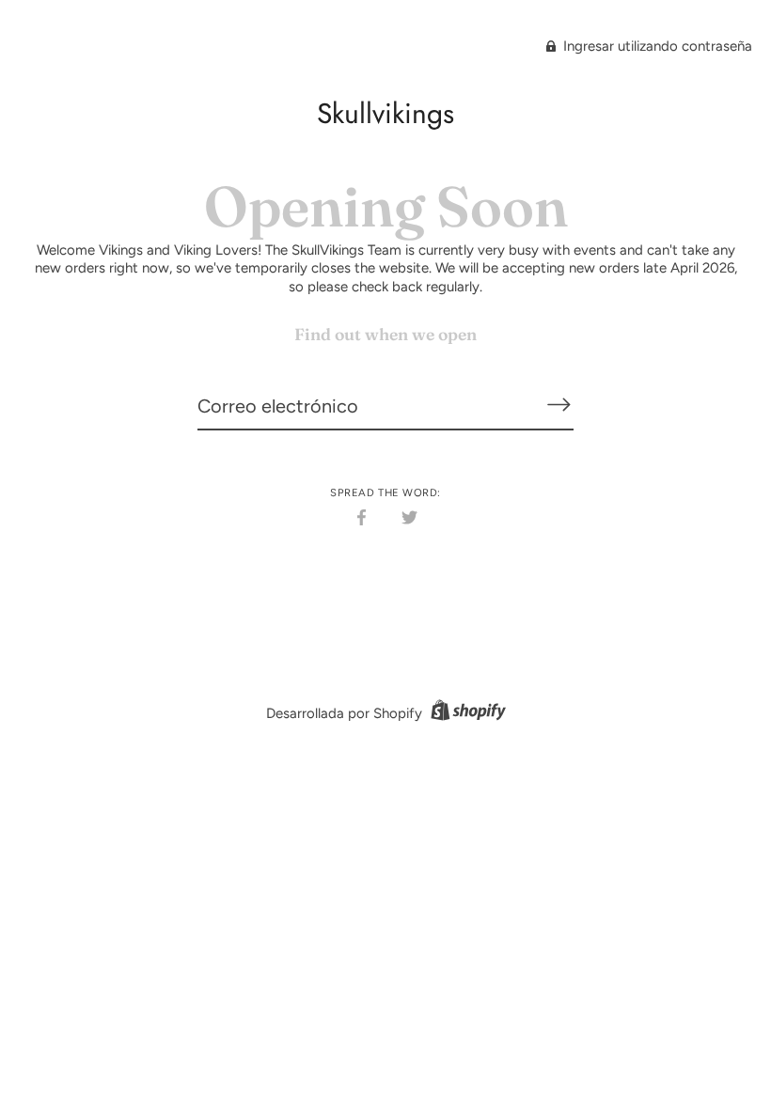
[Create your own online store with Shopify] (466, 713)
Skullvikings (385, 113)
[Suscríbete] (558, 405)
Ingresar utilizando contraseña (655, 46)
